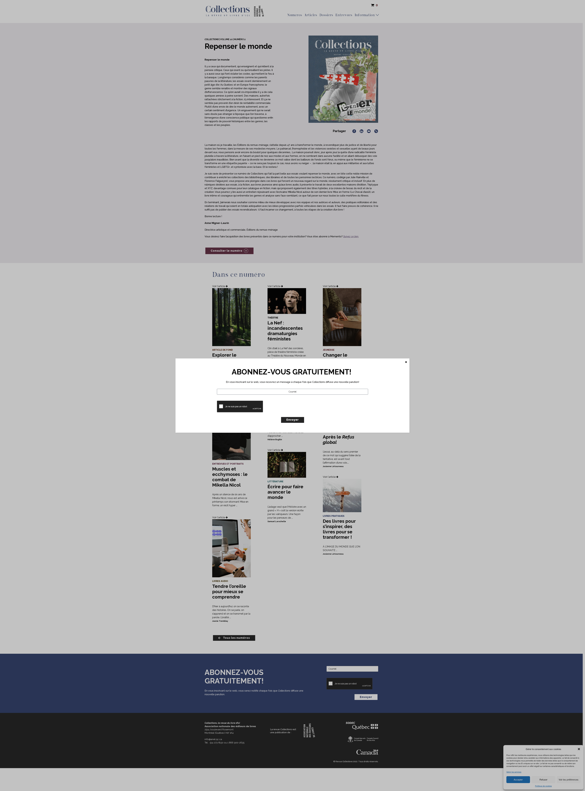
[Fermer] (406, 362)
